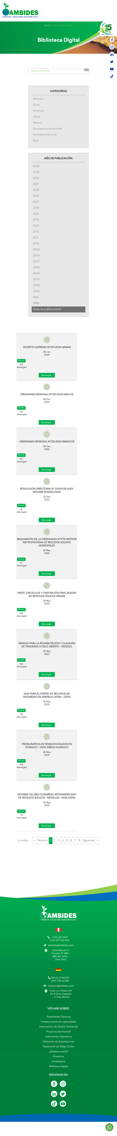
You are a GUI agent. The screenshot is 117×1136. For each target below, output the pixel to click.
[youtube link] (62, 1105)
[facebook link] (54, 1085)
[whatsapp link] (109, 1128)
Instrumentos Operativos (58, 1037)
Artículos (38, 99)
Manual (37, 123)
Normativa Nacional (45, 135)
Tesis (36, 141)
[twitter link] (62, 1095)
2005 (36, 273)
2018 (36, 196)
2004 (36, 279)
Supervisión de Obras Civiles (58, 1047)
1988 (36, 303)
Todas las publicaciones (47, 309)
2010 (36, 244)
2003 (36, 285)
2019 (36, 190)
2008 (36, 256)
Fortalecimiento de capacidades (58, 1022)
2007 (36, 262)
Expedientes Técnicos (59, 1017)
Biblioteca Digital (58, 1066)
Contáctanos (58, 1062)
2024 (36, 166)
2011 (35, 238)
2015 (36, 214)
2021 (36, 184)
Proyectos (58, 1057)
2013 (36, 226)
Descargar (46, 375)
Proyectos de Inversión (58, 1032)
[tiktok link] (54, 1105)
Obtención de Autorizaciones (58, 1042)
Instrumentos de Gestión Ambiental (58, 1027)
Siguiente (88, 840)
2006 (36, 267)
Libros (36, 117)
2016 (36, 208)
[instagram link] (62, 1085)
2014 (36, 220)
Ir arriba (22, 840)
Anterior (43, 840)
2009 (36, 250)
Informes (38, 111)
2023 (36, 172)
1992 (36, 297)
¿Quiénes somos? (58, 1052)
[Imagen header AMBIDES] (20, 10)
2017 (36, 202)
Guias (36, 105)
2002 (36, 291)
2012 (36, 232)
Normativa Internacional (47, 129)
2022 (36, 178)
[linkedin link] (54, 1095)
